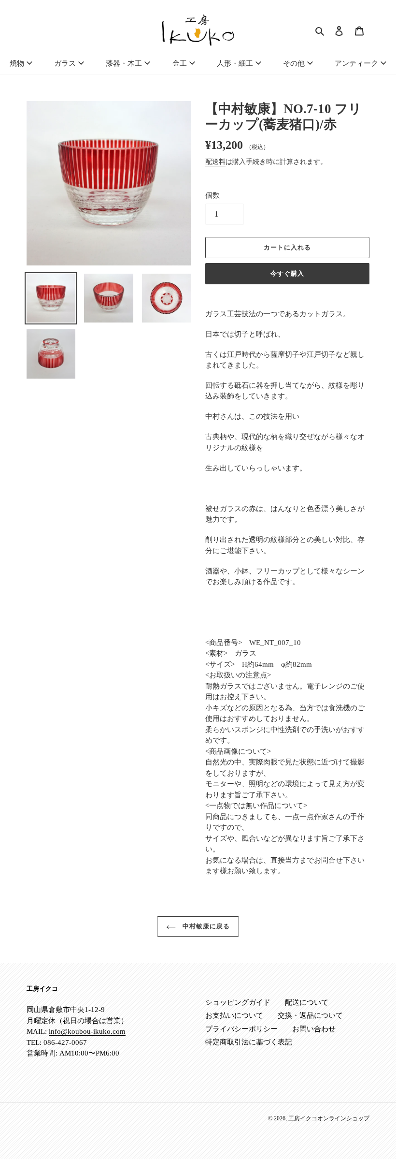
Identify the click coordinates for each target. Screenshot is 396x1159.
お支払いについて (234, 1015)
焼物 (17, 63)
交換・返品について (310, 1015)
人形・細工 (235, 63)
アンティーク (356, 63)
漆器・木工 (124, 63)
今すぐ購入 (287, 273)
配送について (306, 1002)
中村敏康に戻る (205, 926)
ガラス (65, 63)
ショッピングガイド (237, 1002)
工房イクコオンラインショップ (328, 1118)
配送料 (215, 161)
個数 (212, 195)
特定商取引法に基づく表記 (248, 1042)
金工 (179, 63)
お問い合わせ (314, 1029)
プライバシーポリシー (241, 1029)
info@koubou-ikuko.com (87, 1031)
